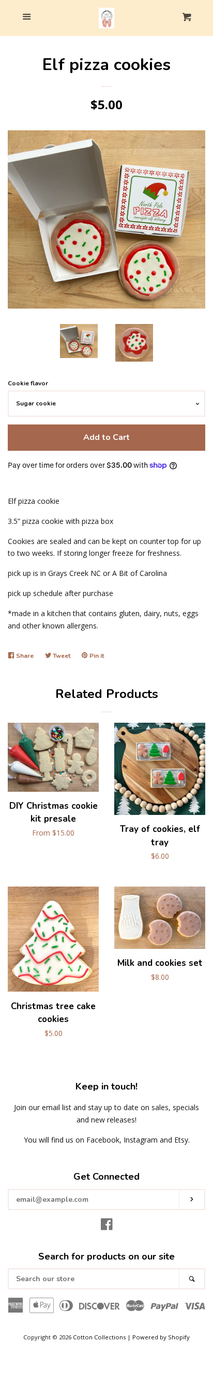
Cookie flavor (28, 383)
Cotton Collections (99, 1337)
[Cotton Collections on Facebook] (106, 1226)
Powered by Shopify (161, 1337)
